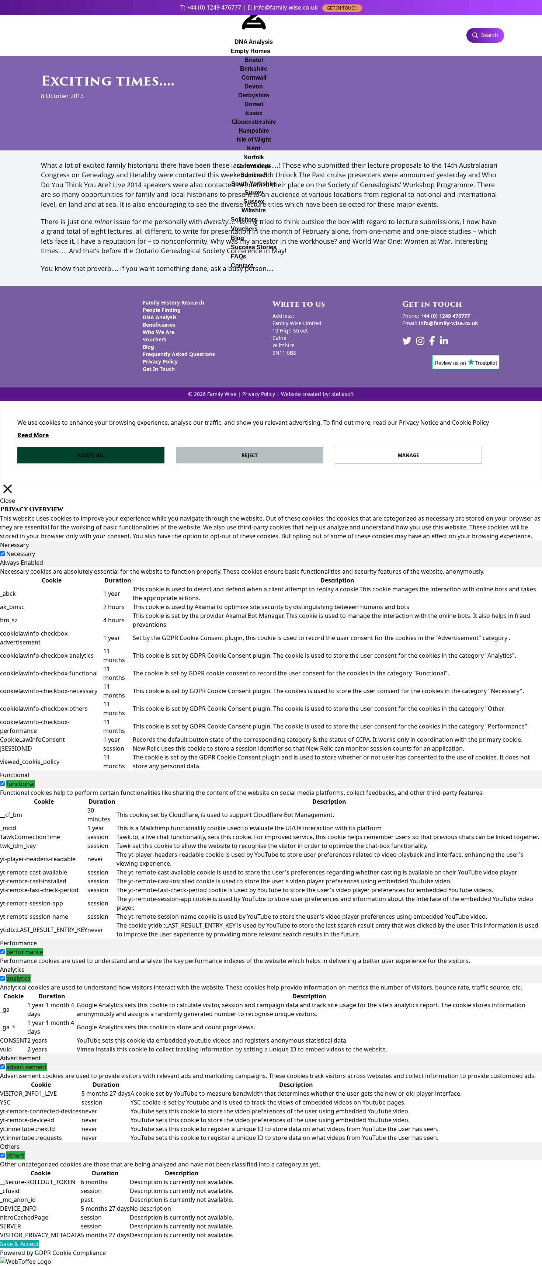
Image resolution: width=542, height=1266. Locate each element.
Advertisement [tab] (20, 1058)
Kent (253, 148)
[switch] (2, 783)
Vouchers (244, 229)
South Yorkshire (254, 184)
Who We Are (158, 331)
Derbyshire (253, 95)
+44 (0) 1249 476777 (214, 7)
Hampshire (254, 131)
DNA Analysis (160, 317)
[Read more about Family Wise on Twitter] (406, 341)
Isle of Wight (254, 139)
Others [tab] (10, 1146)
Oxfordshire (253, 166)
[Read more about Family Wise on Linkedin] (444, 341)
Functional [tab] (14, 775)
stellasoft (342, 393)
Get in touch (342, 8)
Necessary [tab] (14, 545)
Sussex (253, 201)
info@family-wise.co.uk (286, 7)
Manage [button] (408, 455)
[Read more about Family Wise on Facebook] (432, 341)
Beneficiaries (159, 324)
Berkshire (253, 69)
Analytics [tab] (12, 970)
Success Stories (254, 247)
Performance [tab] (18, 943)
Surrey (253, 192)
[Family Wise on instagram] (420, 341)
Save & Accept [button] (19, 1244)
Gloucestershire (254, 122)
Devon (253, 86)
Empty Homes (250, 51)
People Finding (162, 309)
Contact (242, 265)
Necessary (20, 554)
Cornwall (254, 77)
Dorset (253, 104)
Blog (237, 238)
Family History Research (173, 302)
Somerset (253, 175)
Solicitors (244, 219)
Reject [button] (250, 455)
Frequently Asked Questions (179, 354)
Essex (254, 113)
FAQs (238, 256)
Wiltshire (254, 210)
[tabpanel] (271, 669)
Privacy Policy (160, 361)
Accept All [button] (91, 455)
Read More (33, 435)
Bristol (253, 60)
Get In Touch (159, 368)
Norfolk (253, 157)
